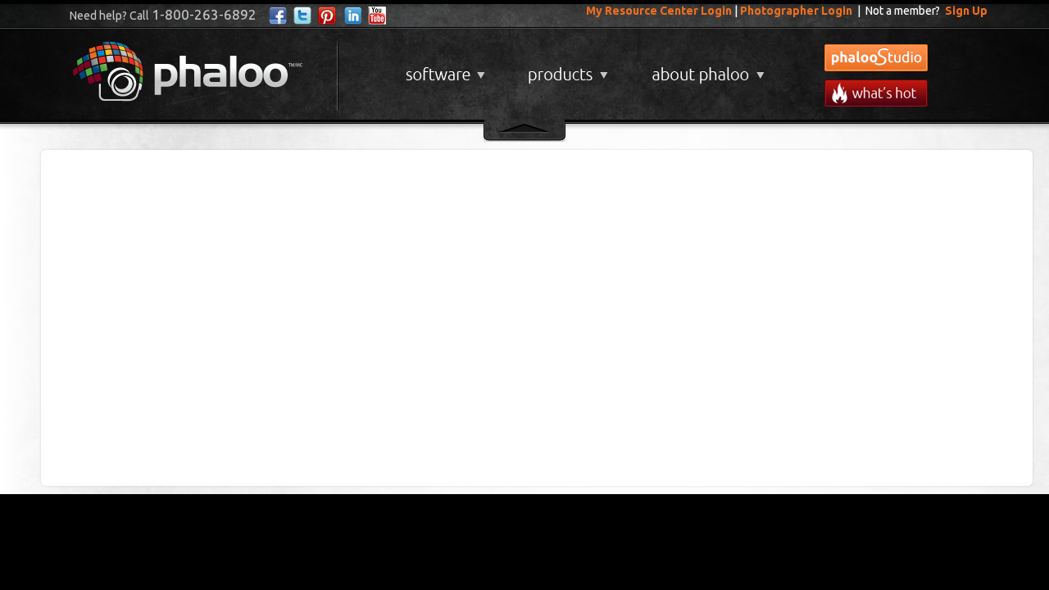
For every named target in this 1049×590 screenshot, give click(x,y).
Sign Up (966, 10)
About (704, 68)
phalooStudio (876, 57)
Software (443, 68)
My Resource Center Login (659, 10)
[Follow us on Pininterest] (327, 16)
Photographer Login (796, 10)
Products (566, 68)
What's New (876, 93)
